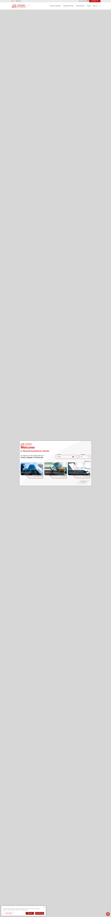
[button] (82, 1)
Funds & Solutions (80, 5)
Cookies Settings (8, 913)
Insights (88, 5)
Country (59, 454)
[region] (23, 911)
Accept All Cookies (39, 913)
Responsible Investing (68, 5)
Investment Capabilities (55, 5)
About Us (95, 5)
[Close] (44, 907)
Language (83, 454)
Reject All (30, 913)
